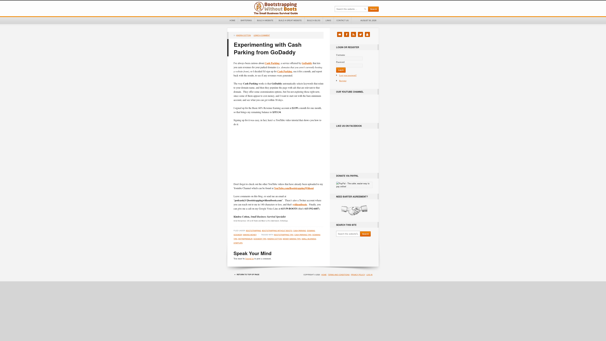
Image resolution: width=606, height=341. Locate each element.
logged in (249, 258)
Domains (311, 230)
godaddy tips (259, 238)
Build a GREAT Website (290, 20)
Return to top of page (248, 274)
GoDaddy (238, 234)
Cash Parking (299, 230)
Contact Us (342, 20)
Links (327, 20)
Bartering (246, 20)
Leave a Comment (262, 35)
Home (232, 20)
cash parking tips (302, 234)
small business (309, 238)
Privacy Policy (358, 274)
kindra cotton (274, 238)
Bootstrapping (253, 230)
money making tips (292, 238)
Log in (369, 274)
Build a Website (265, 20)
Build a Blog (313, 20)
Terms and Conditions (339, 274)
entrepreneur (245, 238)
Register (342, 80)
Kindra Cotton (243, 35)
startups (238, 243)
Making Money (250, 234)
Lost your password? (348, 75)
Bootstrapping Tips (283, 234)
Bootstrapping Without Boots (262, 8)
